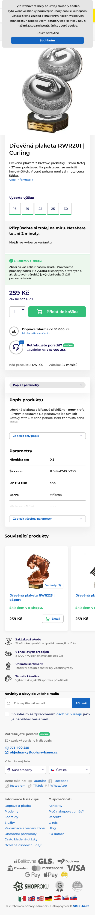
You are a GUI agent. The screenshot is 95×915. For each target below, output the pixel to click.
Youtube (39, 781)
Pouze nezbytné (47, 33)
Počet (14, 312)
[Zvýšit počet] (23, 309)
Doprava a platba (18, 805)
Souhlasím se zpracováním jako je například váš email (51, 716)
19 (27, 209)
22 (40, 209)
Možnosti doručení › (36, 333)
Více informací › (21, 179)
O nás (53, 822)
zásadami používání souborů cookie (52, 25)
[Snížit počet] (23, 315)
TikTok (38, 785)
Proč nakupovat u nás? (66, 811)
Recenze (55, 817)
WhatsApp (58, 785)
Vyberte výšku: (21, 198)
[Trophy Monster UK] (31, 898)
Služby (10, 822)
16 (15, 209)
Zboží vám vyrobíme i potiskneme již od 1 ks (45, 643)
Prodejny (11, 811)
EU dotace (56, 834)
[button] (47, 436)
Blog (52, 828)
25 (53, 209)
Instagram (18, 785)
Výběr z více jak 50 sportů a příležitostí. (42, 680)
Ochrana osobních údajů (23, 845)
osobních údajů (69, 714)
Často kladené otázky (21, 839)
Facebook (60, 781)
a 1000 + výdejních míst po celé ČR (39, 655)
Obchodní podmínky (20, 834)
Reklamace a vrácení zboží (25, 828)
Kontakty (11, 817)
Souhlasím (47, 40)
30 (66, 209)
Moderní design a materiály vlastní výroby (44, 667)
